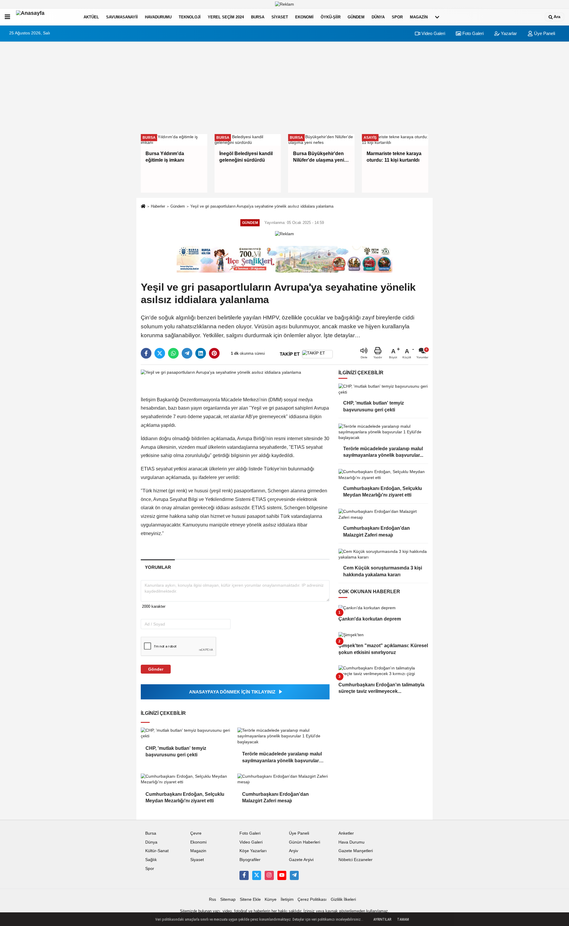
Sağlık (151, 859)
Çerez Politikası (312, 899)
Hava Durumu (351, 842)
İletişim (287, 899)
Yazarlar (508, 33)
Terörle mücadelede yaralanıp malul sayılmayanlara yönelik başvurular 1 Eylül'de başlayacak (282, 757)
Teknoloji (190, 17)
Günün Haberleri (304, 842)
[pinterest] (214, 353)
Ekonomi (304, 17)
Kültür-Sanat (157, 851)
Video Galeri (432, 33)
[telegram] (187, 353)
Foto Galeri (472, 33)
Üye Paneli (544, 33)
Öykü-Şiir (331, 17)
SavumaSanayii (122, 17)
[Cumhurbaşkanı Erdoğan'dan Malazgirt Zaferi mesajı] (283, 779)
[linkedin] (200, 353)
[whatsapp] (173, 353)
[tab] (158, 567)
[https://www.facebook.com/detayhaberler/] (243, 875)
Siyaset (279, 17)
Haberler (158, 206)
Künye (270, 899)
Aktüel (91, 17)
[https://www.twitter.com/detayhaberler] (256, 875)
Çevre (196, 833)
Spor (397, 17)
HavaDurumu (158, 17)
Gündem (356, 17)
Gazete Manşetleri (355, 851)
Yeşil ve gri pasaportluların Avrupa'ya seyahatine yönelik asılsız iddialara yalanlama (261, 206)
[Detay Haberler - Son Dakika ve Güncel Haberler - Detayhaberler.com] (45, 16)
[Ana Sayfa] (143, 206)
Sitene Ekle (250, 899)
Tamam (403, 919)
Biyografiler (249, 859)
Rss (212, 899)
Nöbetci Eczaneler (355, 859)
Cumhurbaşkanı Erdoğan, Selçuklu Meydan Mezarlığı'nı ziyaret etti (185, 797)
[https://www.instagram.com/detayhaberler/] (269, 875)
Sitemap (228, 899)
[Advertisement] (284, 87)
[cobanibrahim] (294, 875)
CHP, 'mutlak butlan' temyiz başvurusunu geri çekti (176, 751)
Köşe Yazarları (253, 851)
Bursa (257, 17)
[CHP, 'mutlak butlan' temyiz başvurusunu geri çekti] (187, 733)
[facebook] (146, 353)
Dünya (378, 17)
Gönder (155, 669)
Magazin (419, 17)
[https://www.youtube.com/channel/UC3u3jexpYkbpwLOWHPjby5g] (281, 875)
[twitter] (159, 353)
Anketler (346, 833)
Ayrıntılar (382, 919)
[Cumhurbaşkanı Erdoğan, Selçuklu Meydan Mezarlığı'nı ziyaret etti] (187, 779)
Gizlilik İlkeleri (343, 899)
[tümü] (437, 17)
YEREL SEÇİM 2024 (226, 17)
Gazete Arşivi (301, 859)
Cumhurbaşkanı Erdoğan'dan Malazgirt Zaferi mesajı (275, 797)
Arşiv (293, 851)
